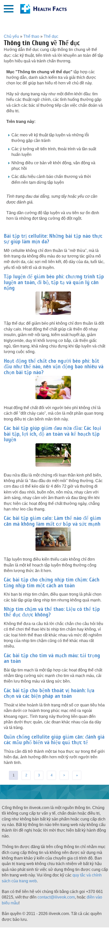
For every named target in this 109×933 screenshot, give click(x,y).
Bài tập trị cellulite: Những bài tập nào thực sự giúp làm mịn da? (53, 239)
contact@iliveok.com (56, 897)
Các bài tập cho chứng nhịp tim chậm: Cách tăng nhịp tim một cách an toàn (51, 582)
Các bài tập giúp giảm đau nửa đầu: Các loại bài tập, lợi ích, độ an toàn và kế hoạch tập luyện (52, 434)
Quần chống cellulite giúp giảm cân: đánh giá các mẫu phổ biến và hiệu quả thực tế (54, 740)
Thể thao (31, 36)
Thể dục (51, 36)
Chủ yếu (11, 36)
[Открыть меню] (8, 8)
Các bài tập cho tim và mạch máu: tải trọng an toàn (52, 658)
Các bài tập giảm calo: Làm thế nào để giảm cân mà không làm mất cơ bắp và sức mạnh (52, 521)
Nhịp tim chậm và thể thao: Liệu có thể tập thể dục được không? (52, 612)
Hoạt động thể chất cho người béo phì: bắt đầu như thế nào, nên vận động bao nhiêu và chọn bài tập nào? (53, 367)
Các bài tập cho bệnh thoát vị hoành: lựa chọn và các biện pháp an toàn (49, 693)
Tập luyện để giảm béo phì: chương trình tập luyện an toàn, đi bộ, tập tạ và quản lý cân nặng (54, 282)
